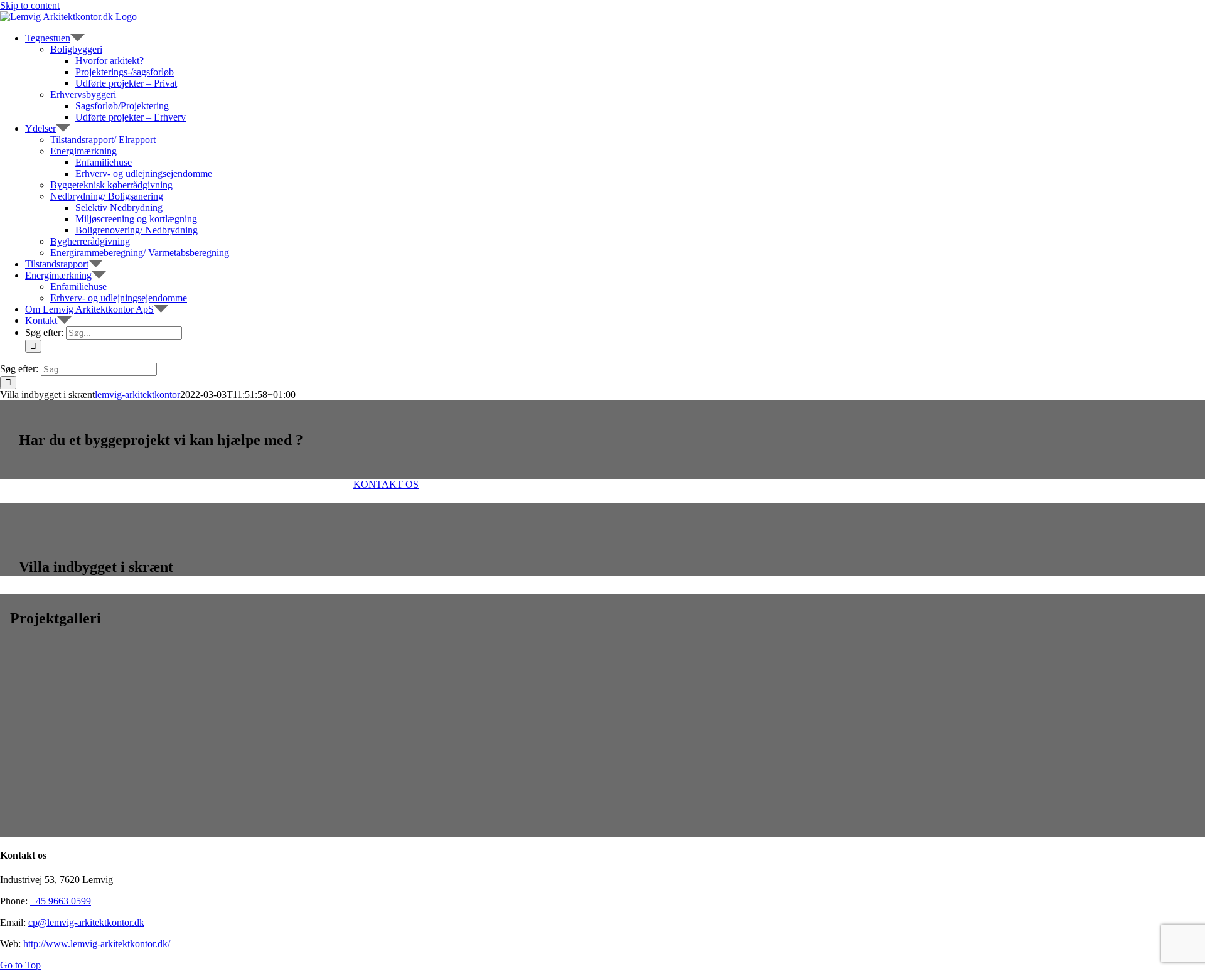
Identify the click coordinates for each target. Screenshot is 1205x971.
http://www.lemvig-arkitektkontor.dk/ (96, 943)
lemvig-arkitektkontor (137, 394)
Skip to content (30, 5)
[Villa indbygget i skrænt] (104, 768)
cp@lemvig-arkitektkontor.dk (86, 922)
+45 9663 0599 (60, 901)
